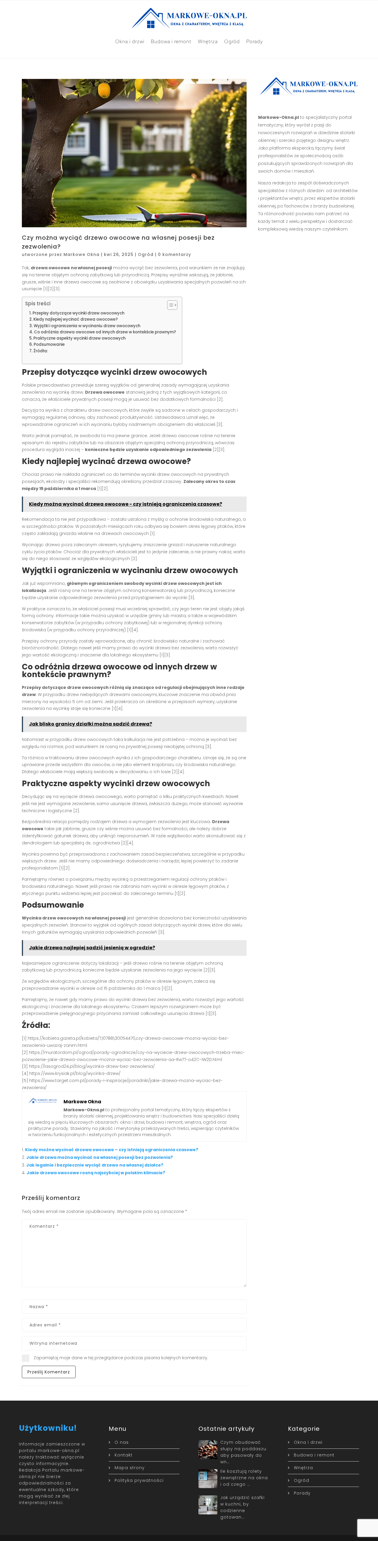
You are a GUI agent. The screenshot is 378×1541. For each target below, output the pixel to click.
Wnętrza (208, 41)
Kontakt (124, 1455)
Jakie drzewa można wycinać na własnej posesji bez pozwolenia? (99, 1157)
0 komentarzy (174, 254)
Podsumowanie (49, 344)
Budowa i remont (171, 41)
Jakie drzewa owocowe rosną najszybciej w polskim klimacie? (96, 1173)
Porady (254, 41)
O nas (122, 1442)
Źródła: (40, 351)
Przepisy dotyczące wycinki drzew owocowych (78, 313)
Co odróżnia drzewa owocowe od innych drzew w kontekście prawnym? (105, 332)
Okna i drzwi (129, 41)
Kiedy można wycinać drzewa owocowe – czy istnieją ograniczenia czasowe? (111, 1150)
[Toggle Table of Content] (169, 305)
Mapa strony (130, 1468)
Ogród (232, 41)
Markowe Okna (81, 254)
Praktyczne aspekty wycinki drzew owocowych (79, 338)
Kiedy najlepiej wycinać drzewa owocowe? (75, 319)
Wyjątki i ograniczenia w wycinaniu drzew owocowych (87, 326)
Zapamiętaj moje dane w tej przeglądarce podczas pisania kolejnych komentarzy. (121, 1358)
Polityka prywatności (139, 1480)
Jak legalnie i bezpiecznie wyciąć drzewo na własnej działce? (94, 1165)
